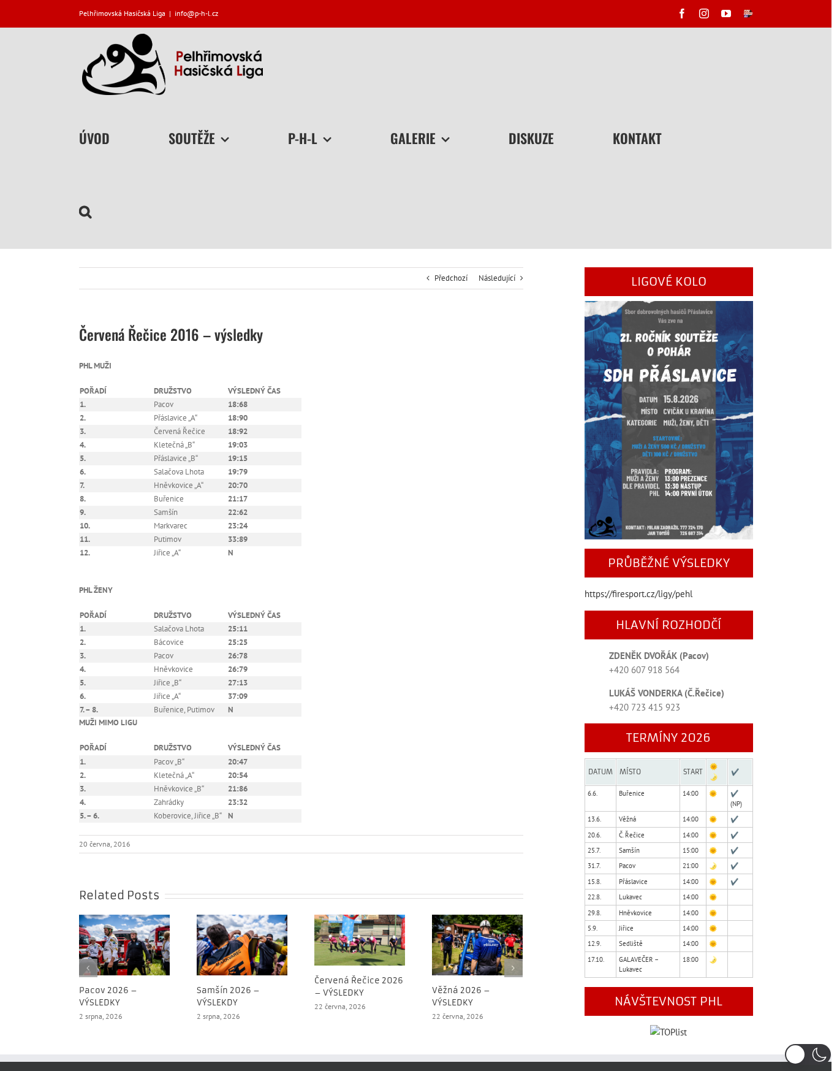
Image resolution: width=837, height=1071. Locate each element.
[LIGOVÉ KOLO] (669, 308)
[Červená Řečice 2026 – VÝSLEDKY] (359, 939)
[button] (85, 211)
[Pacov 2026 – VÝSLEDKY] (124, 944)
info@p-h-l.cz (196, 13)
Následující (497, 278)
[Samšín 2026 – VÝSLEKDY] (242, 944)
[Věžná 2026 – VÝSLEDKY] (477, 944)
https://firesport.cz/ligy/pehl (638, 594)
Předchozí (451, 278)
